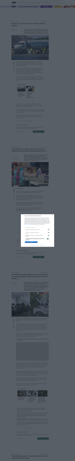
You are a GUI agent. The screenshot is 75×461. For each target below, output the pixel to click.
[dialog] (37, 230)
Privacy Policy (42, 245)
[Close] (52, 216)
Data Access (37, 245)
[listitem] (37, 227)
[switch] (48, 229)
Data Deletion (32, 245)
